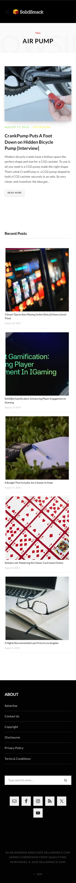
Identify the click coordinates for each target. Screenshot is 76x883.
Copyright (11, 727)
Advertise (11, 705)
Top (39, 874)
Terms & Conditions (18, 758)
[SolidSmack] (28, 11)
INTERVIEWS (41, 127)
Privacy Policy (14, 748)
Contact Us (12, 716)
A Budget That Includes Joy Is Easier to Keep (29, 482)
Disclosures (12, 737)
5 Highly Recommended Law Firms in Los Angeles (31, 643)
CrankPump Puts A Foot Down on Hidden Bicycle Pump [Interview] (29, 142)
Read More (15, 192)
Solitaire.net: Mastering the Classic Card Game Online (34, 562)
